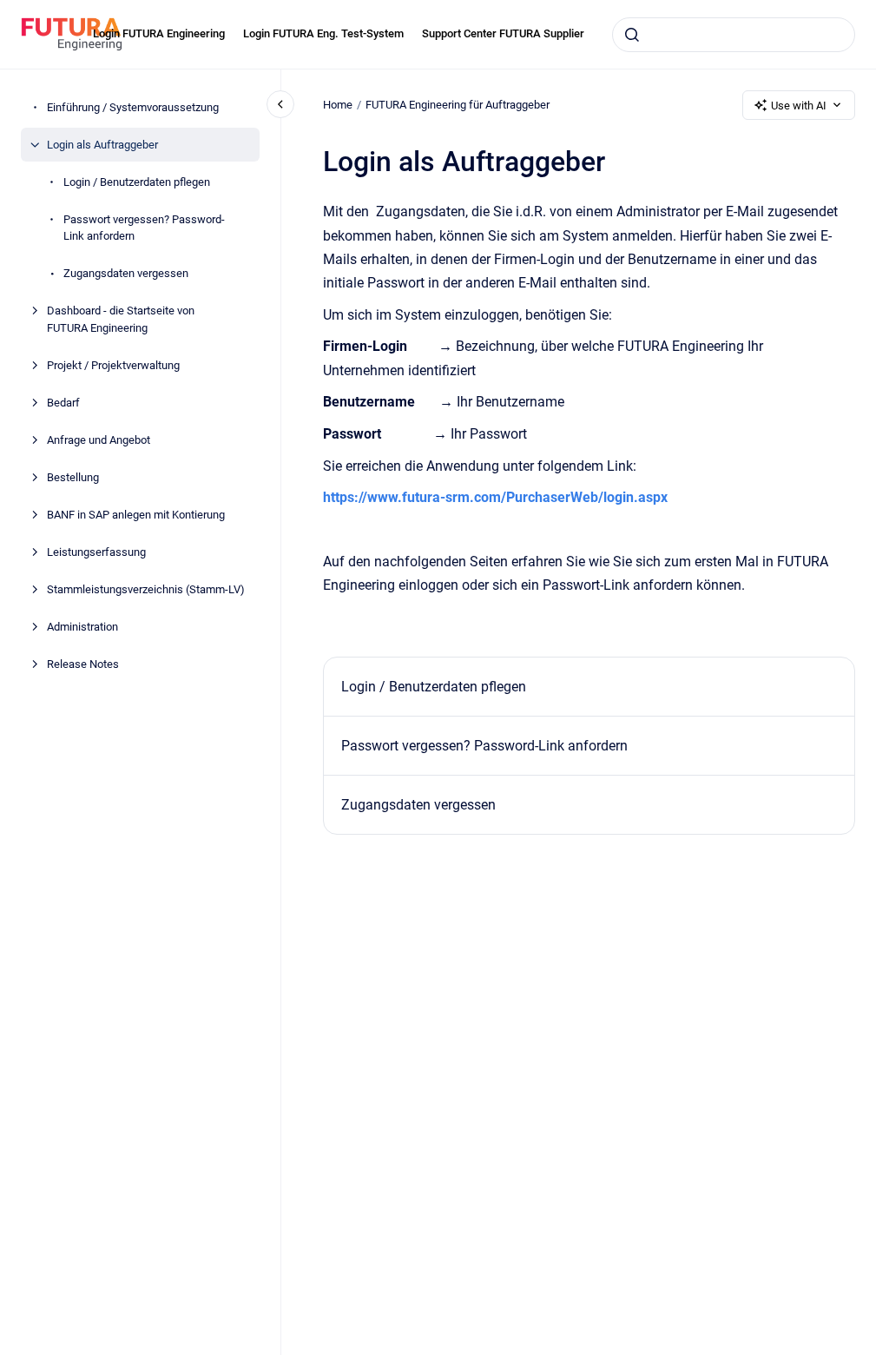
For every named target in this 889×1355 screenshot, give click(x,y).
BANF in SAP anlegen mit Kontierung (136, 514)
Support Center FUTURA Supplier (503, 33)
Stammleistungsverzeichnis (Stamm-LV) (146, 589)
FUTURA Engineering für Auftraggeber (457, 104)
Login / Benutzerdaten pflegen (136, 181)
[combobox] (733, 34)
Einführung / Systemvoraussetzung (133, 107)
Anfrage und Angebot (98, 439)
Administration (82, 626)
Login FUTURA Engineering (159, 33)
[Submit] (632, 35)
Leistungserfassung (96, 552)
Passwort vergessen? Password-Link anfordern (144, 228)
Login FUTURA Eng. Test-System (323, 33)
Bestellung (73, 477)
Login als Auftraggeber (102, 144)
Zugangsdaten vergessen (125, 273)
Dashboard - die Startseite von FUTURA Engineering (120, 319)
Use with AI (798, 105)
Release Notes (83, 664)
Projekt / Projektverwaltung (113, 365)
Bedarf (63, 402)
